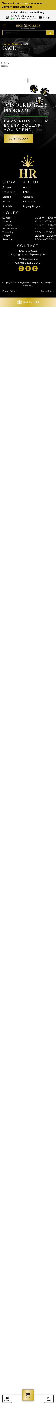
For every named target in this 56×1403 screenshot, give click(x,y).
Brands (16, 44)
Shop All (7, 187)
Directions (29, 201)
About (27, 187)
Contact (28, 196)
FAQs (26, 192)
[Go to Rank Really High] (28, 302)
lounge (24, 3)
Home (6, 44)
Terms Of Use (47, 291)
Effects (6, 201)
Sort (49, 1400)
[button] (28, 17)
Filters (7, 1400)
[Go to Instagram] (21, 268)
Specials (7, 206)
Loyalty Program (32, 206)
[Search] (49, 32)
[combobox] (24, 32)
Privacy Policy (9, 291)
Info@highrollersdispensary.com (28, 254)
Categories (8, 192)
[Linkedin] (35, 268)
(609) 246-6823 (28, 250)
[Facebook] (28, 268)
